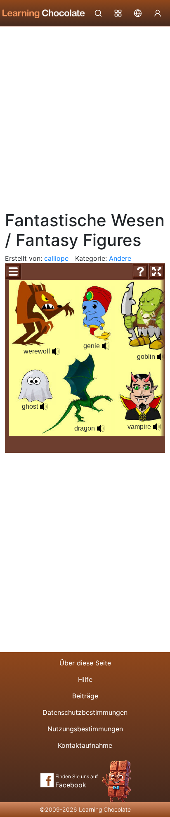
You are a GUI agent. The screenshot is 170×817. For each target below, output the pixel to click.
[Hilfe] (140, 271)
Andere (120, 258)
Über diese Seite (85, 663)
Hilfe (85, 679)
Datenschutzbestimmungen (85, 712)
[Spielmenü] (13, 271)
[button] (157, 427)
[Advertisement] (85, 116)
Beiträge (85, 696)
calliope (56, 258)
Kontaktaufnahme (85, 745)
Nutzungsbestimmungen (85, 729)
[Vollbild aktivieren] (157, 271)
